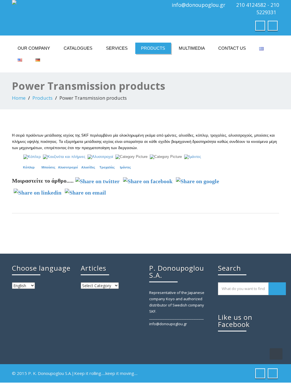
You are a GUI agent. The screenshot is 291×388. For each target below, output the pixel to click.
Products (153, 48)
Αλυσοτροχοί (68, 167)
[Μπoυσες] (64, 156)
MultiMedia (192, 48)
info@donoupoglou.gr (198, 4)
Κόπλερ (29, 167)
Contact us (232, 48)
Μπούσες (48, 167)
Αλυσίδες (88, 167)
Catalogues (78, 48)
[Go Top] (276, 354)
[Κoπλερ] (32, 156)
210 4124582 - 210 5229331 (257, 8)
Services (117, 48)
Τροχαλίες (107, 167)
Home (19, 98)
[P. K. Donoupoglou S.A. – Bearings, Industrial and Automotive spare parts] (76, 2)
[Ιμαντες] (192, 156)
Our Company (34, 48)
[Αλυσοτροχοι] (100, 156)
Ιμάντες (125, 167)
